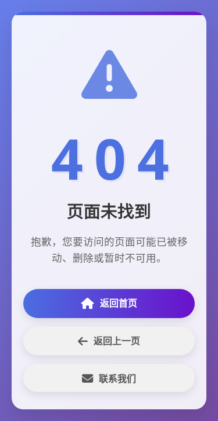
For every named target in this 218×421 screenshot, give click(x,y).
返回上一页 (117, 340)
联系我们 (117, 378)
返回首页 (118, 303)
